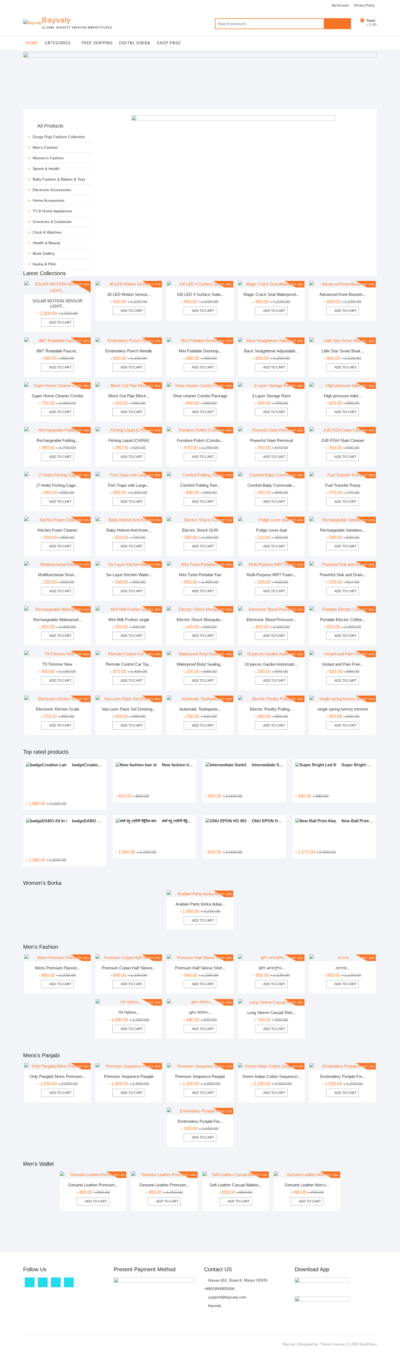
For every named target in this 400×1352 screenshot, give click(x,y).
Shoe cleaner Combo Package (200, 395)
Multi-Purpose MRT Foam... (271, 574)
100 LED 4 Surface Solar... (200, 294)
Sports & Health (46, 168)
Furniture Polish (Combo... (200, 440)
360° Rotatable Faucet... (57, 351)
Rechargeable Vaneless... (342, 530)
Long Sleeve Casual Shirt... (271, 1012)
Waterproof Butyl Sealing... (200, 664)
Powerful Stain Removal (271, 440)
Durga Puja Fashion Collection (59, 137)
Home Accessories (48, 200)
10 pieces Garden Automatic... (271, 664)
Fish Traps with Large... (128, 485)
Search (337, 23)
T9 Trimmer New (57, 664)
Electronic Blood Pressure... (271, 619)
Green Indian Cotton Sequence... (271, 1076)
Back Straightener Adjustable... (271, 351)
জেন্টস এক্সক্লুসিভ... (271, 968)
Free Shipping (97, 43)
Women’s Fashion (48, 158)
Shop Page (169, 43)
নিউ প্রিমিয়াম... (128, 1012)
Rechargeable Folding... (57, 440)
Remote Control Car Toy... (129, 664)
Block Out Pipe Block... (128, 395)
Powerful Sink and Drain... (343, 574)
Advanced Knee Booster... (342, 294)
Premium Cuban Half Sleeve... (129, 968)
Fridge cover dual (271, 530)
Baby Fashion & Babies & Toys (59, 179)
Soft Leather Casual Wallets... (236, 1185)
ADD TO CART (203, 920)
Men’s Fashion (45, 147)
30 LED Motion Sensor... (128, 294)
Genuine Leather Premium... (93, 1185)
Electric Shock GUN (200, 530)
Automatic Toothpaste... (200, 709)
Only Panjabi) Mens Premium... (57, 1076)
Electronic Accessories (52, 190)
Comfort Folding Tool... (200, 485)
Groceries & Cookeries (52, 221)
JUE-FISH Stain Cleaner (342, 440)
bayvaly (214, 1305)
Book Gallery (44, 253)
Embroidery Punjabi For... (342, 1076)
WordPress (368, 1344)
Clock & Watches (47, 232)
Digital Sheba (134, 43)
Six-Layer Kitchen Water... (129, 574)
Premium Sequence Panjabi (128, 1076)
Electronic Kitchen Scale (57, 709)
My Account (340, 5)
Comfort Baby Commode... (271, 485)
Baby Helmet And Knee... (128, 530)
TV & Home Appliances (52, 211)
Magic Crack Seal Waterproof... (271, 294)
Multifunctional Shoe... (57, 574)
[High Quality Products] (233, 118)
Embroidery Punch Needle (128, 351)
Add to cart (60, 322)
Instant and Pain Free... (342, 664)
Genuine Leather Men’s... (307, 1185)
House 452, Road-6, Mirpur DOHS (237, 1280)
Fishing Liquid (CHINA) (128, 440)
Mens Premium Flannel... (57, 968)
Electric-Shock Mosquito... (200, 619)
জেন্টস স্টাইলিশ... (200, 1012)
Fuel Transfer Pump (342, 485)
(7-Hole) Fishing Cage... (57, 485)
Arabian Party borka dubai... (200, 904)
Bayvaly (56, 20)
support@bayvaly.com (226, 1297)
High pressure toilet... (342, 395)
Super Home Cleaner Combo (57, 395)
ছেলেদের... (343, 968)
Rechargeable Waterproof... (57, 619)
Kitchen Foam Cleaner (57, 530)
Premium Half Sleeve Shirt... (200, 968)
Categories (58, 43)
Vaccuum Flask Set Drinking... (129, 709)
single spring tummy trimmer (342, 709)
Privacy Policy (364, 5)
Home (32, 43)
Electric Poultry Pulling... (271, 709)
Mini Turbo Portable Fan (200, 574)
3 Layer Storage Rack (271, 395)
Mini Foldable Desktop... (200, 351)
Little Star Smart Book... (343, 351)
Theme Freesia (332, 1344)
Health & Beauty (46, 243)
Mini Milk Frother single (128, 619)
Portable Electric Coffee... (342, 619)
